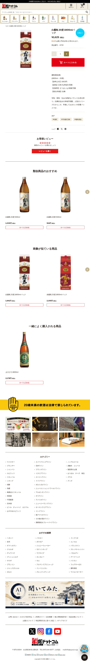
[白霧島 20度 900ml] (66, 195)
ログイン (71, 7)
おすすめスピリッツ (14, 511)
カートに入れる (70, 62)
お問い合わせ (13, 617)
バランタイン (75, 545)
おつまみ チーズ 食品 (76, 473)
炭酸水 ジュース (74, 466)
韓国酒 (9, 496)
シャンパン (11, 469)
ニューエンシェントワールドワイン (48, 488)
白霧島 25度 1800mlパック (15, 295)
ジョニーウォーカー (43, 545)
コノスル (74, 542)
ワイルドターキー (77, 572)
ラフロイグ (40, 553)
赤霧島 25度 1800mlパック (57, 295)
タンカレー (40, 557)
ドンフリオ (74, 538)
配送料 (54, 41)
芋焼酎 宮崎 (66, 119)
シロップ (10, 481)
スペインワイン (41, 477)
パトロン (74, 561)
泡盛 (8, 488)
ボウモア (40, 542)
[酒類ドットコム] (10, 6)
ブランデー (11, 466)
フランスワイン (41, 469)
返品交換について (75, 617)
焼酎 (55, 119)
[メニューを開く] (84, 657)
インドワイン (40, 511)
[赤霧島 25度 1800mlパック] (66, 272)
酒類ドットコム (50, 659)
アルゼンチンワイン (43, 492)
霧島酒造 (78, 119)
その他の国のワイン (43, 519)
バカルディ (74, 553)
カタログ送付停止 (26, 617)
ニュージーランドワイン (44, 503)
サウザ (9, 561)
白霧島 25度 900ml (12, 217)
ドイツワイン (40, 481)
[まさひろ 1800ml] (24, 350)
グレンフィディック (43, 572)
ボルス (9, 572)
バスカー (40, 538)
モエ (38, 561)
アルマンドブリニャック (45, 564)
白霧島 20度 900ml (54, 217)
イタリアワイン (41, 473)
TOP (6, 26)
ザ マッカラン (12, 545)
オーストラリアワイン (43, 507)
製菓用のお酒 (72, 469)
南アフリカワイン (42, 515)
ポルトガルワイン (42, 484)
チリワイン (39, 496)
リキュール (11, 477)
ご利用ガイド (39, 617)
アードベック (75, 557)
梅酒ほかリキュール (14, 492)
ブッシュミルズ (12, 557)
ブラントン (11, 564)
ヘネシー (10, 538)
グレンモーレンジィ (78, 549)
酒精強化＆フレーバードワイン (46, 522)
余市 (8, 542)
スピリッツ (11, 473)
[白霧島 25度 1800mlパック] (24, 272)
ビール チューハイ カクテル (18, 507)
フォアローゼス (76, 564)
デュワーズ (11, 553)
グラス (70, 477)
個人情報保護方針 (61, 617)
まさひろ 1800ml (11, 372)
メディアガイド (62, 620)
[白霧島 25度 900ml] (24, 195)
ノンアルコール (73, 462)
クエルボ (10, 549)
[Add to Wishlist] (37, 211)
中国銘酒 (10, 500)
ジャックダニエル (13, 568)
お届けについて (28, 620)
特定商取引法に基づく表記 (45, 620)
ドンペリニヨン (42, 568)
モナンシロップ (42, 549)
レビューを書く (45, 151)
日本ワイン (39, 466)
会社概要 (49, 617)
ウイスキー (11, 462)
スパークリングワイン (43, 462)
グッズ (70, 481)
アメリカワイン (41, 500)
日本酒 (9, 503)
